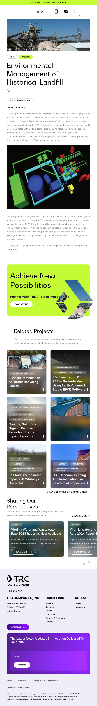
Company (50, 614)
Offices (48, 610)
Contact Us (21, 304)
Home (12, 57)
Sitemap (9, 680)
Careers (49, 621)
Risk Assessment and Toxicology (69, 373)
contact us (18, 627)
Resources (16, 524)
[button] (40, 11)
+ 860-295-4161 (14, 591)
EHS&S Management (19, 459)
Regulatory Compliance (21, 419)
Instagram (80, 607)
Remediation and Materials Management (22, 469)
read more (22, 552)
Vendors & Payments (55, 618)
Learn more (61, 2)
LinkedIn (79, 603)
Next (89, 563)
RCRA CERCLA (16, 464)
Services (49, 607)
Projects (26, 57)
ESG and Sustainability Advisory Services (25, 408)
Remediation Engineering (20, 100)
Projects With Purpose (21, 414)
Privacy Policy (22, 680)
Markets (49, 603)
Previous (84, 563)
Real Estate (78, 464)
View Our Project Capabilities (67, 492)
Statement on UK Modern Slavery (18, 687)
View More (79, 515)
